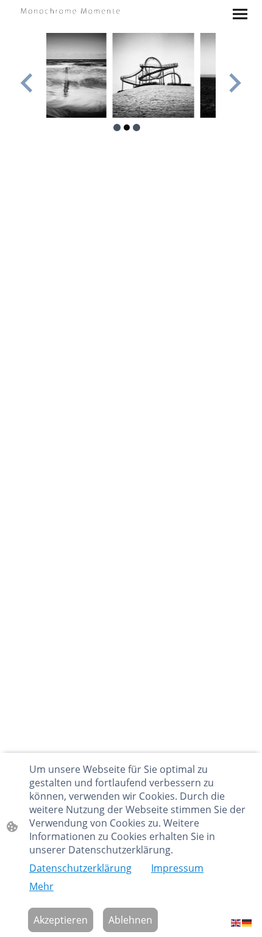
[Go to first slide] (234, 83)
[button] (236, 922)
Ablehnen (130, 920)
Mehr (41, 886)
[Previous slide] (28, 83)
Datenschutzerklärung (80, 868)
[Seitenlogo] (70, 10)
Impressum (177, 868)
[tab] (117, 127)
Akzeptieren (61, 920)
